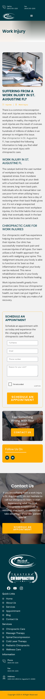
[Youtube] (13, 458)
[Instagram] (21, 588)
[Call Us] (4, 7)
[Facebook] (7, 458)
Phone (10, 660)
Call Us (9, 6)
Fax (25, 6)
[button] (31, 16)
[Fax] (21, 7)
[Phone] (4, 661)
